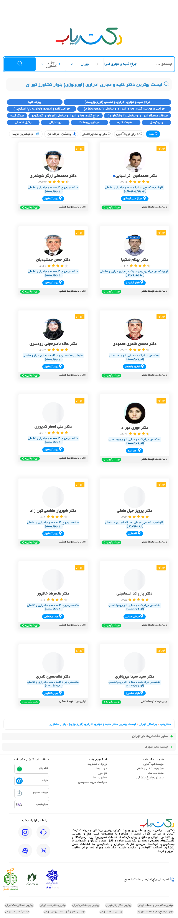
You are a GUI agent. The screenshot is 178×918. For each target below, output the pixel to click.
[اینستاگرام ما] (25, 835)
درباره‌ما (101, 768)
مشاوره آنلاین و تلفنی (150, 768)
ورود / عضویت (97, 764)
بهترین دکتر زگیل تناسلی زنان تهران (64, 911)
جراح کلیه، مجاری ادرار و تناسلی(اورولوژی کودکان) (65, 116)
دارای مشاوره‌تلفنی (95, 134)
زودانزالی (55, 122)
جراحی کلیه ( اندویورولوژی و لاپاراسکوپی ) (41, 109)
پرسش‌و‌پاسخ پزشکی (150, 777)
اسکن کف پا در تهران (17, 911)
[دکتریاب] (89, 44)
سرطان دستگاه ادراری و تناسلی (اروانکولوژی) (137, 116)
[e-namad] (52, 879)
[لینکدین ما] (43, 853)
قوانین (102, 773)
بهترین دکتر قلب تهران (53, 905)
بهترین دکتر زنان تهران (118, 905)
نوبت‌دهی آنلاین (153, 764)
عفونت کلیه (124, 122)
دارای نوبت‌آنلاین (127, 134)
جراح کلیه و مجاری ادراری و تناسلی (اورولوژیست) (117, 102)
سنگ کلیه (17, 116)
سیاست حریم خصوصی (92, 782)
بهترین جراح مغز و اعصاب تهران (155, 911)
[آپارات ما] (25, 853)
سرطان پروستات (89, 122)
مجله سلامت (156, 773)
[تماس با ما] (43, 835)
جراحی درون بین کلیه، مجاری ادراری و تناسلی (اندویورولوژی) (124, 109)
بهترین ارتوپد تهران (111, 911)
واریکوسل (156, 122)
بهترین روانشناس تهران (85, 905)
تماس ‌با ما (100, 777)
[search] (19, 64)
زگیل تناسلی (23, 122)
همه (152, 134)
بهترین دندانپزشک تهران (19, 905)
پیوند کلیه (34, 102)
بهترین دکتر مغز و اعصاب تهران (155, 905)
